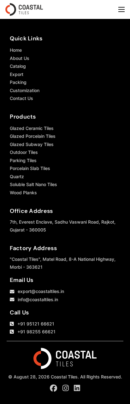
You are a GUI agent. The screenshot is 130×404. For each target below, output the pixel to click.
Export (16, 74)
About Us (19, 58)
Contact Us (21, 98)
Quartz (17, 176)
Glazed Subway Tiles (32, 144)
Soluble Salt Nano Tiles (33, 184)
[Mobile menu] (121, 9)
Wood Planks (23, 192)
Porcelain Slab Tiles (30, 168)
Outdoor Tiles (24, 152)
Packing (18, 82)
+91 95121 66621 (35, 323)
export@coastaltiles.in (41, 291)
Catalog (18, 66)
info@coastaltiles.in (38, 299)
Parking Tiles (23, 160)
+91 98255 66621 (36, 331)
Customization (24, 90)
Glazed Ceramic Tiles (32, 128)
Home (16, 50)
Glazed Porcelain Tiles (33, 136)
